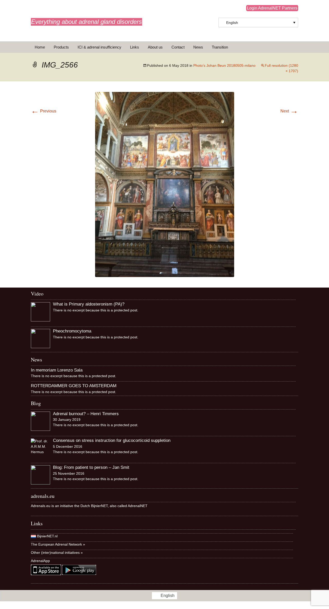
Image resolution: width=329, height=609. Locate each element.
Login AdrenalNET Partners (272, 8)
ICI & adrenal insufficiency (99, 47)
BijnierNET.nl (47, 536)
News (198, 47)
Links (134, 47)
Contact (178, 47)
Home (40, 47)
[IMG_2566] (164, 184)
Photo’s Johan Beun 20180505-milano (224, 65)
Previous (43, 111)
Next (289, 111)
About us (155, 47)
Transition (220, 47)
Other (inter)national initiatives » (57, 552)
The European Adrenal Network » (58, 544)
